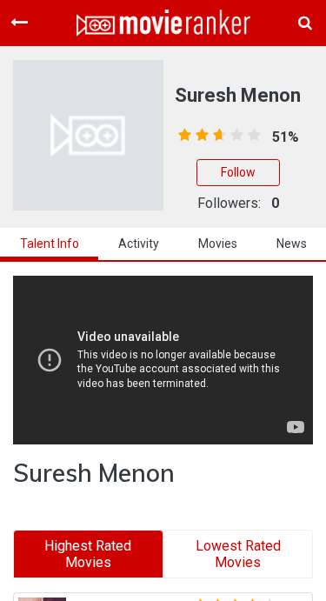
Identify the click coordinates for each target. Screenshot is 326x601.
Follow (238, 172)
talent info (49, 243)
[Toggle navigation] (19, 22)
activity (138, 243)
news (291, 243)
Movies (217, 243)
